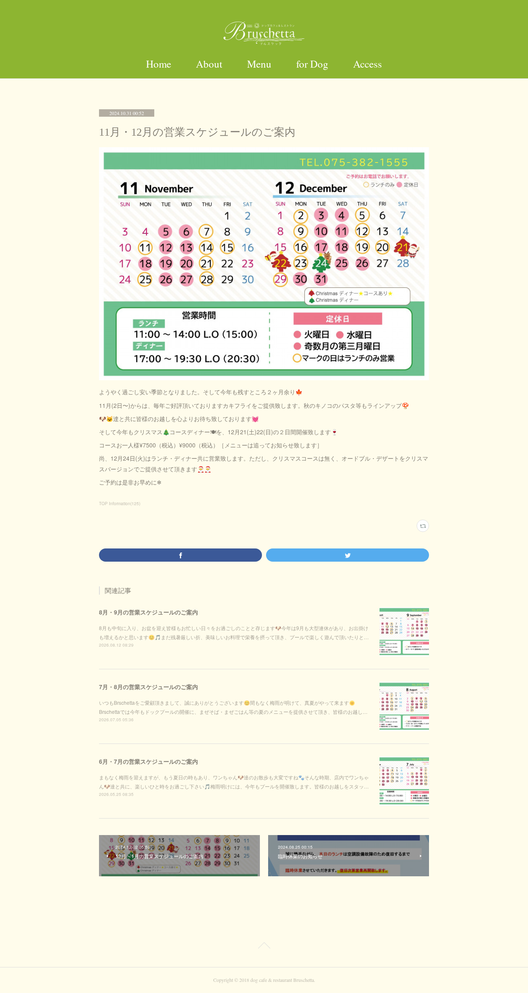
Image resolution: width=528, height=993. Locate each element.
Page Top (264, 946)
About (209, 64)
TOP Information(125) (119, 503)
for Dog (312, 64)
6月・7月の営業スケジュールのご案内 (148, 761)
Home (158, 64)
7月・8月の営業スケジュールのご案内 (148, 686)
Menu (259, 64)
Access (367, 64)
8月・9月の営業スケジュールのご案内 (148, 612)
